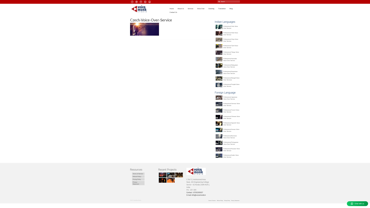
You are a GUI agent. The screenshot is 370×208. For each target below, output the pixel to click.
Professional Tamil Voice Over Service (230, 46)
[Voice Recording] (179, 175)
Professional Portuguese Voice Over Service (230, 143)
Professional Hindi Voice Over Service (230, 33)
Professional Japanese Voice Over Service (230, 98)
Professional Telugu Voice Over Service (231, 53)
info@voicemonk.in (199, 195)
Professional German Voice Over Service (231, 104)
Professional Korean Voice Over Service (231, 130)
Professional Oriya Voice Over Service (230, 40)
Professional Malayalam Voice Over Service (230, 66)
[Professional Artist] (170, 175)
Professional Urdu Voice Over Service (230, 27)
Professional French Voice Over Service (231, 111)
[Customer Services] (162, 175)
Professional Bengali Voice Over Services (231, 79)
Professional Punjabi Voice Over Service (231, 85)
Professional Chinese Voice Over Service (231, 117)
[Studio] (162, 180)
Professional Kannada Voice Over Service (230, 59)
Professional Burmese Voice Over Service (230, 136)
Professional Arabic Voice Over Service (231, 156)
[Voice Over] (170, 180)
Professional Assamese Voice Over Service (230, 72)
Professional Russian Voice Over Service (231, 149)
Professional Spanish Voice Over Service (231, 124)
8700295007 (198, 192)
